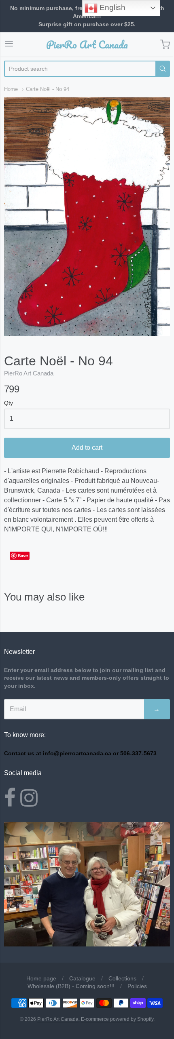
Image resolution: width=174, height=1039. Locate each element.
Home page (41, 978)
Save (23, 555)
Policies (137, 986)
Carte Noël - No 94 (47, 89)
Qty (8, 403)
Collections (122, 978)
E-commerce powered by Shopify (117, 1019)
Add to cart (87, 447)
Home (11, 89)
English (111, 7)
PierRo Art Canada (87, 44)
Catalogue (82, 978)
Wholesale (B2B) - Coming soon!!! (71, 986)
